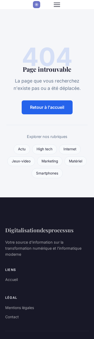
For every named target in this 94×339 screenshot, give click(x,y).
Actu (22, 149)
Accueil (11, 279)
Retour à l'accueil (47, 107)
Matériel (75, 161)
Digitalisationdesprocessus (39, 230)
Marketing (50, 161)
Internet (69, 149)
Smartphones (47, 173)
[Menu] (57, 5)
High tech (44, 149)
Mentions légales (19, 307)
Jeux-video (21, 161)
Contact (12, 317)
